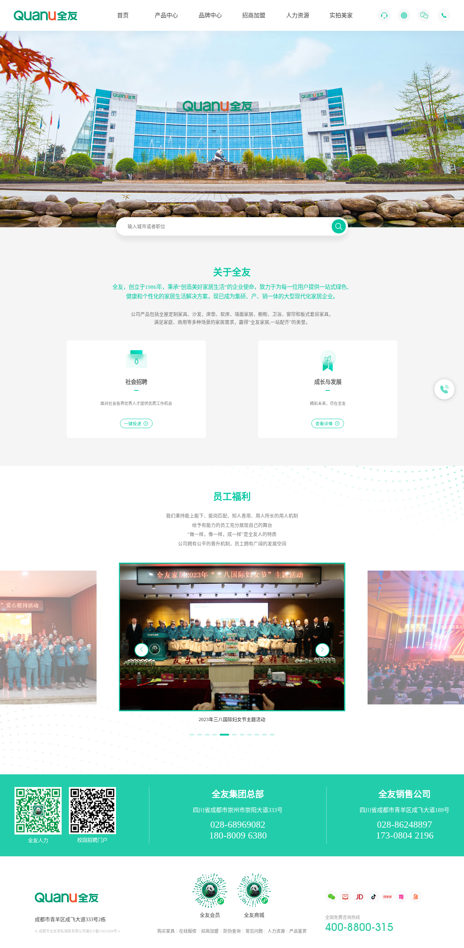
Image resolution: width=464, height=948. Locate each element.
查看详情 (327, 423)
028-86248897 (404, 824)
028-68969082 (237, 824)
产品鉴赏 (298, 931)
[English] (404, 15)
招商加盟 (210, 931)
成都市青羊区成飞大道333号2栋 (70, 919)
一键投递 (136, 423)
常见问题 (254, 931)
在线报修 (187, 931)
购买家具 (166, 931)
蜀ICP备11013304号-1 (103, 931)
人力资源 (276, 931)
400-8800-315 (359, 926)
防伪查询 (232, 931)
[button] (322, 650)
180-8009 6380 (238, 835)
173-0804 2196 (405, 835)
